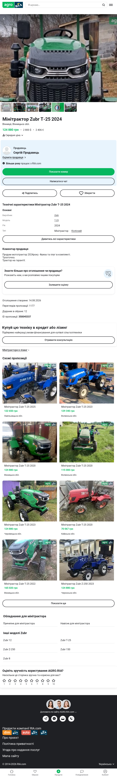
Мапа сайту (10, 756)
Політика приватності (18, 744)
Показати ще (58, 603)
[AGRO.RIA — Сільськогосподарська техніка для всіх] (13, 5)
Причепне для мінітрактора (19, 623)
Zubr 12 (7, 640)
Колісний (76, 230)
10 (54, 684)
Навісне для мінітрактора (75, 623)
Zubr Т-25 (65, 640)
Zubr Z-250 (9, 649)
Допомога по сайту (58, 712)
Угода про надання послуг (21, 750)
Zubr (56, 215)
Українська (105, 764)
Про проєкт (10, 737)
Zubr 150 (65, 649)
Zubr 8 (6, 658)
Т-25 (56, 220)
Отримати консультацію (59, 340)
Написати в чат (58, 181)
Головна (11, 775)
